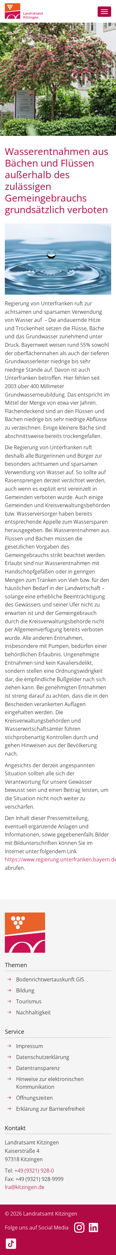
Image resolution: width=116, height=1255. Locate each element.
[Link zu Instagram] (79, 1227)
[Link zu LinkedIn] (93, 1227)
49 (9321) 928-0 (35, 1170)
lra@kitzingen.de (24, 1187)
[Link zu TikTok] (11, 1244)
